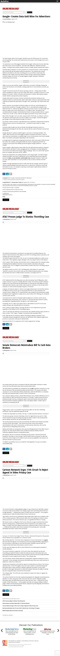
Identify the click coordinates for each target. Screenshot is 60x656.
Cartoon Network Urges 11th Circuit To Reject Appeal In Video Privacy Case (20, 605)
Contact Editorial (24, 640)
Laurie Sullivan (7, 19)
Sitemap (36, 640)
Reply (4, 196)
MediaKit (18, 640)
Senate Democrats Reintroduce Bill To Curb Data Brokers (16, 603)
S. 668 (31, 388)
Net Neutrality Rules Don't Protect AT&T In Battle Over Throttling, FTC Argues (21, 608)
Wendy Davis (7, 219)
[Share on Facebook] (4, 174)
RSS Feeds (31, 640)
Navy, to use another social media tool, (19, 158)
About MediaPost (12, 640)
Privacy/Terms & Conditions (14, 642)
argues (46, 540)
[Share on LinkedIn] (7, 174)
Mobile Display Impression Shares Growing (13, 610)
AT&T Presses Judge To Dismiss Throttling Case (14, 601)
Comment (6, 199)
